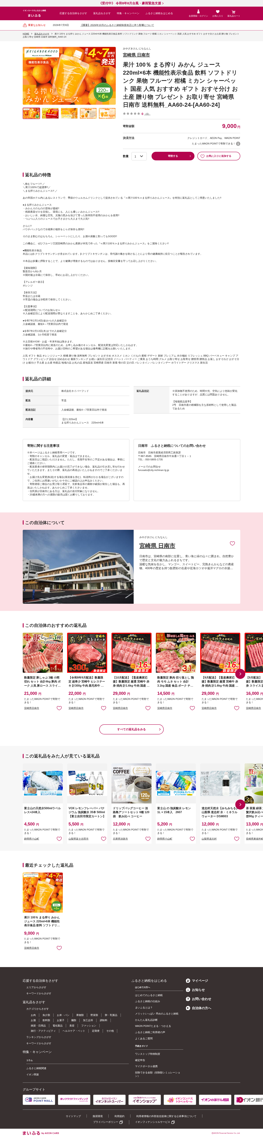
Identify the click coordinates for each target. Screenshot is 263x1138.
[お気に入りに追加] (232, 543)
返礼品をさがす (102, 13)
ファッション (88, 1025)
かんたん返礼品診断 (146, 1019)
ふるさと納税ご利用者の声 (150, 1032)
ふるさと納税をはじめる (159, 13)
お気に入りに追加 (232, 543)
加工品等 (88, 1020)
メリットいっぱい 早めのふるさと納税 (156, 1013)
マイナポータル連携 (146, 1066)
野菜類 (94, 1015)
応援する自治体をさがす (73, 13)
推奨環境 (98, 1116)
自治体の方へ (201, 1008)
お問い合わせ (201, 999)
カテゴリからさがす (37, 1008)
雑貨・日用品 (38, 1025)
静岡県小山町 (31, 838)
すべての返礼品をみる (131, 729)
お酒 (33, 1020)
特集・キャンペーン (128, 13)
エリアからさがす (36, 987)
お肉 (33, 1015)
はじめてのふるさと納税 (149, 995)
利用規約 (120, 1116)
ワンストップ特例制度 (147, 1053)
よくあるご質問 (144, 1038)
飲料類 (46, 1020)
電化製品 (58, 1025)
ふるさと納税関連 (36, 1068)
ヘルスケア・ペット (74, 1030)
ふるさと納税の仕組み (147, 1001)
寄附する (173, 155)
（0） (147, 113)
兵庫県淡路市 (120, 838)
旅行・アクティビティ (43, 1030)
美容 (71, 1025)
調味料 (103, 1020)
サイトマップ (73, 1116)
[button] (240, 674)
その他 (110, 1030)
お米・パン (63, 1015)
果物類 (80, 1015)
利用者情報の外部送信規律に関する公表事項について (166, 1116)
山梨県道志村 (209, 838)
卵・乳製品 (111, 1015)
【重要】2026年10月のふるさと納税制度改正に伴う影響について (117, 25)
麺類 (73, 1020)
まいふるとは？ (144, 1007)
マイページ (200, 980)
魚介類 (46, 1015)
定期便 (95, 1030)
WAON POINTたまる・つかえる (153, 1026)
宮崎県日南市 (31, 708)
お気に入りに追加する (218, 155)
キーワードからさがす (38, 993)
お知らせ (198, 990)
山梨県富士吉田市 (79, 838)
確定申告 (140, 1060)
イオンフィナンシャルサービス (152, 1121)
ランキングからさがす (38, 1037)
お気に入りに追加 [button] (59, 708)
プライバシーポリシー (105, 1121)
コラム (29, 1060)
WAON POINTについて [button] (238, 144)
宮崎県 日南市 (136, 54)
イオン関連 (32, 1074)
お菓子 (60, 1020)
